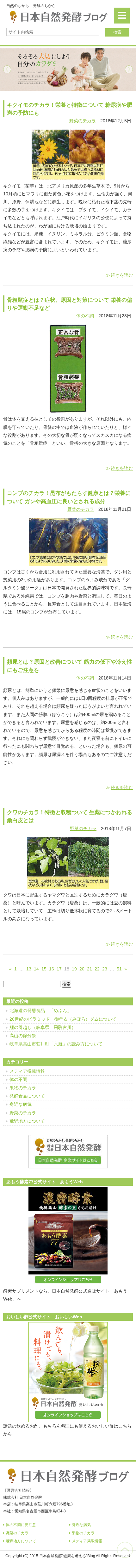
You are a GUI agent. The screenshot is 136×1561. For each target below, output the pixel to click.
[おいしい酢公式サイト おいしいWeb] (68, 1372)
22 (97, 968)
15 (43, 968)
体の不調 (85, 315)
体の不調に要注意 (21, 1525)
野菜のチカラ (82, 120)
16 (51, 968)
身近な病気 (20, 1104)
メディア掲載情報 (27, 1071)
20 (81, 968)
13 (28, 968)
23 (104, 968)
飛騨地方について (27, 1121)
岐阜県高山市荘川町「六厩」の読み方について (55, 1043)
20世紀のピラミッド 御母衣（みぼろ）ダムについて (62, 1019)
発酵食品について (27, 1095)
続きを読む (122, 275)
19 (74, 968)
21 (89, 968)
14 (36, 968)
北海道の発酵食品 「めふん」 (40, 1010)
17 (59, 968)
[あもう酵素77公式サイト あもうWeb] (68, 1237)
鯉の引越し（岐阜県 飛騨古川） (42, 1027)
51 (119, 968)
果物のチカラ (22, 1087)
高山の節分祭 (22, 1035)
